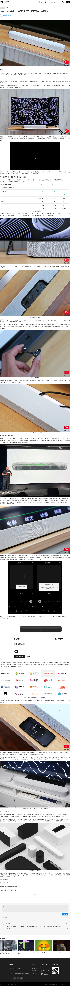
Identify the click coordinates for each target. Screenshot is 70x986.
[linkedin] (15, 890)
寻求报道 (34, 970)
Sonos (2, 886)
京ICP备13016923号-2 (5, 984)
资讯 (40, 2)
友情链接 (34, 975)
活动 (46, 2)
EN (59, 2)
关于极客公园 (35, 968)
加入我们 (34, 973)
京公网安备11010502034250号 (17, 984)
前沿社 (53, 2)
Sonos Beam (13, 886)
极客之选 (2, 7)
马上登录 (65, 914)
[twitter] (12, 890)
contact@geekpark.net (18, 970)
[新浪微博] (8, 890)
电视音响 (7, 886)
